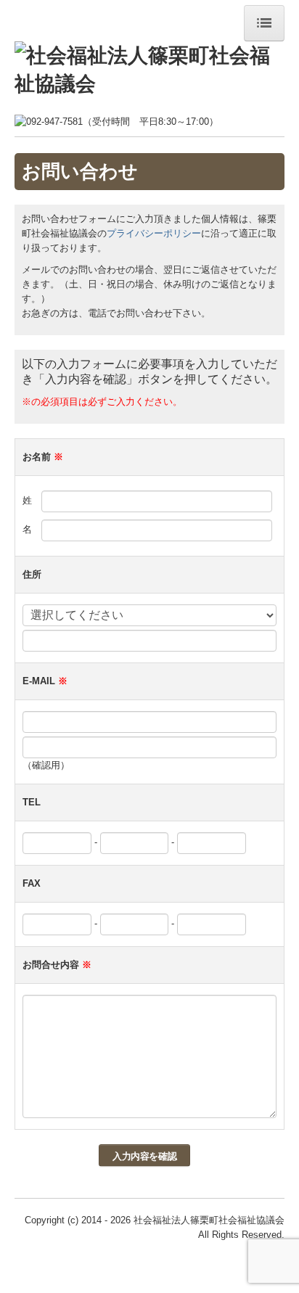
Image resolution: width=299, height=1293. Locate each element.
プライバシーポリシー (154, 233)
